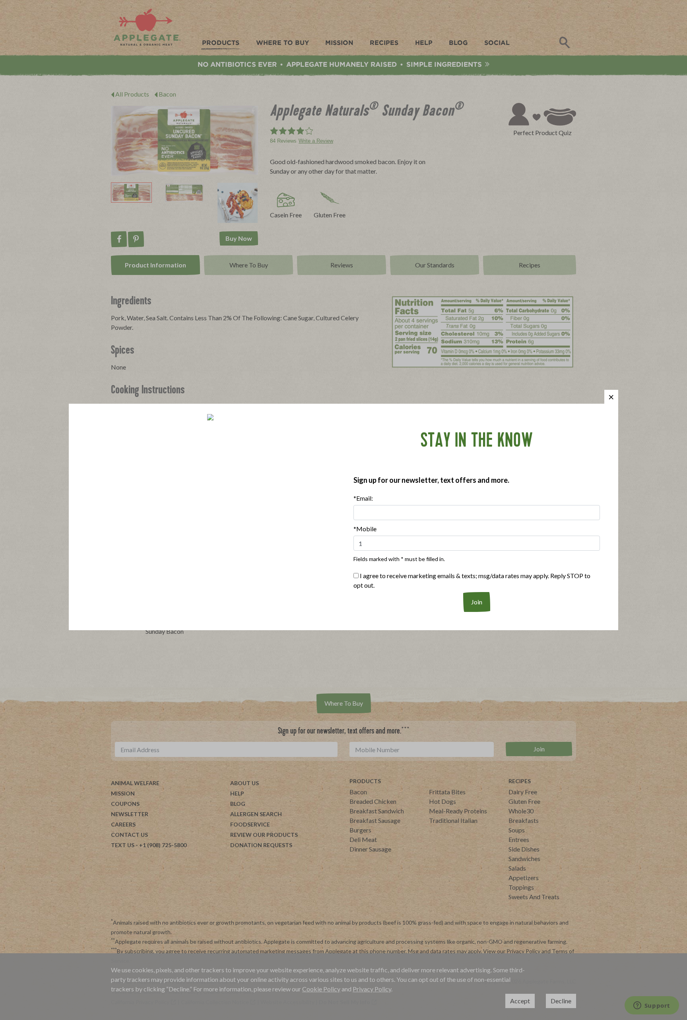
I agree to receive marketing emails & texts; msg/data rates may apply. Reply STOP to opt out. (471, 580)
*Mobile (364, 528)
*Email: (363, 498)
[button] (611, 397)
